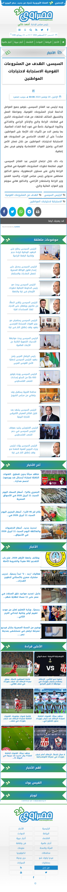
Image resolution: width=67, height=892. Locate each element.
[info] (25, 29)
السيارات (21, 863)
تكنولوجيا (21, 853)
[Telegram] (29, 211)
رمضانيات (46, 863)
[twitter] (41, 29)
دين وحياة (21, 858)
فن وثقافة (21, 843)
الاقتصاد (29, 42)
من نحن (46, 867)
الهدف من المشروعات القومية (22, 195)
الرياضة (48, 42)
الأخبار (56, 42)
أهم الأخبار (33, 768)
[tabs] (19, 29)
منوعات (21, 848)
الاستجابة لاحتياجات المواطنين (46, 201)
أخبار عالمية (7, 42)
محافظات (46, 853)
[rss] (36, 29)
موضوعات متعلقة (46, 240)
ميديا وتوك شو (46, 858)
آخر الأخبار (34, 465)
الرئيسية (46, 829)
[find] (30, 29)
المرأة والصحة (46, 848)
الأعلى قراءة (33, 646)
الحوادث (39, 42)
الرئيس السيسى (53, 195)
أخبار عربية (18, 42)
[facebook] (47, 29)
